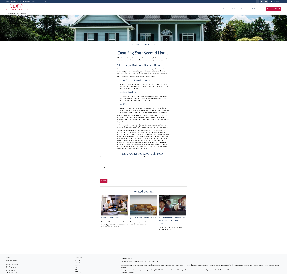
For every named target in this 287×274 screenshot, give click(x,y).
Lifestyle (77, 271)
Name (102, 157)
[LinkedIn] (262, 1)
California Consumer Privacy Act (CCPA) (170, 270)
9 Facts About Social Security (143, 217)
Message (102, 167)
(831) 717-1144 (42, 1)
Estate (76, 264)
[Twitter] (257, 1)
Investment (77, 262)
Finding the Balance (110, 217)
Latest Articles (78, 273)
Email (146, 157)
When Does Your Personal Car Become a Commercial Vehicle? (172, 220)
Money (76, 269)
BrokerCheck (155, 261)
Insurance (77, 265)
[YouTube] (266, 1)
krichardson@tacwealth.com (12, 272)
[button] (225, 8)
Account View (276, 1)
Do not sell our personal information (224, 270)
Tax (76, 267)
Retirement (77, 260)
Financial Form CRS (128, 258)
